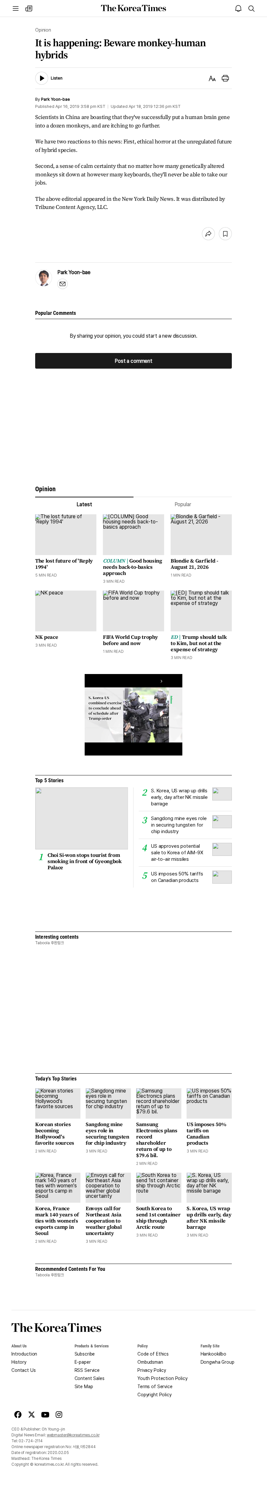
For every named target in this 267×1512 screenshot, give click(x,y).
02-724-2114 (31, 1441)
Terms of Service (155, 1386)
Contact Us (23, 1370)
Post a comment (133, 361)
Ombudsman (150, 1362)
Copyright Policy (154, 1394)
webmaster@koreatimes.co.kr (73, 1435)
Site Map (84, 1386)
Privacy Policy (151, 1370)
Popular (183, 504)
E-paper (83, 1362)
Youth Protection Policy (162, 1378)
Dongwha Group (217, 1362)
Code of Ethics (153, 1354)
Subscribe (85, 1354)
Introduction (24, 1354)
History (18, 1362)
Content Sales (90, 1378)
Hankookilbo (213, 1354)
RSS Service (87, 1370)
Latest (84, 504)
